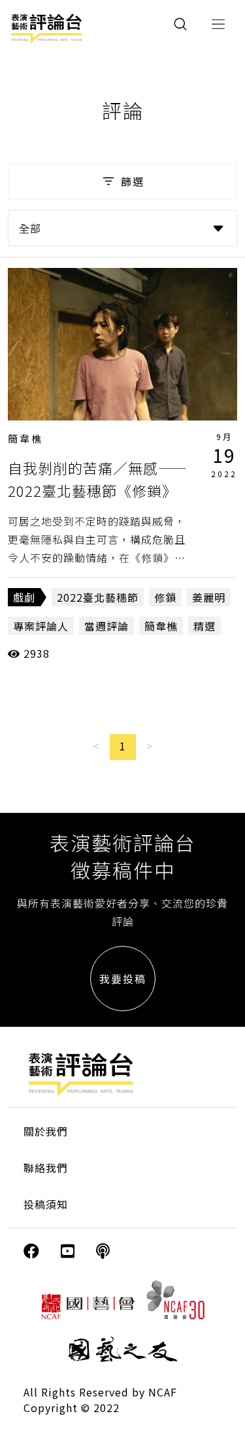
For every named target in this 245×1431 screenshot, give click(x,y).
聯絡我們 (46, 1167)
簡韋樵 (25, 438)
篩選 (132, 181)
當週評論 (106, 626)
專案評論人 (41, 626)
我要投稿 (122, 978)
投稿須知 (46, 1204)
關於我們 (46, 1131)
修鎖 (165, 597)
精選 (204, 626)
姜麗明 (208, 597)
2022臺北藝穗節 (98, 597)
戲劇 (24, 597)
